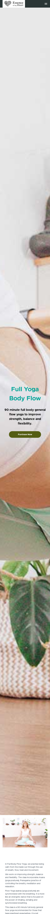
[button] (45, 4)
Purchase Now (25, 434)
